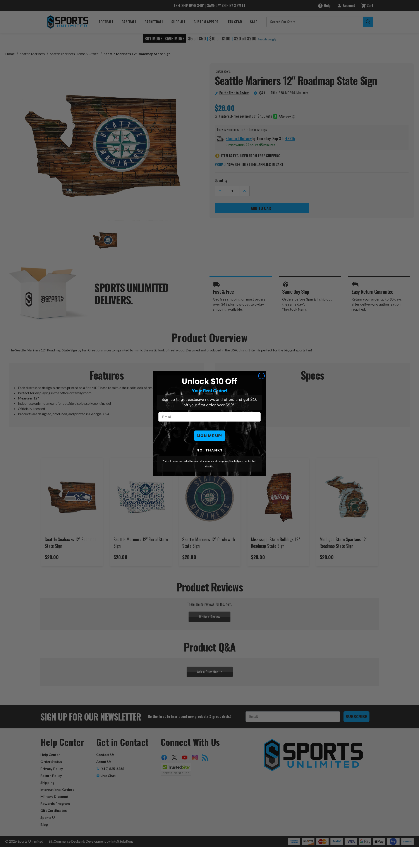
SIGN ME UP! (209, 435)
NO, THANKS (209, 450)
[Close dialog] (261, 376)
